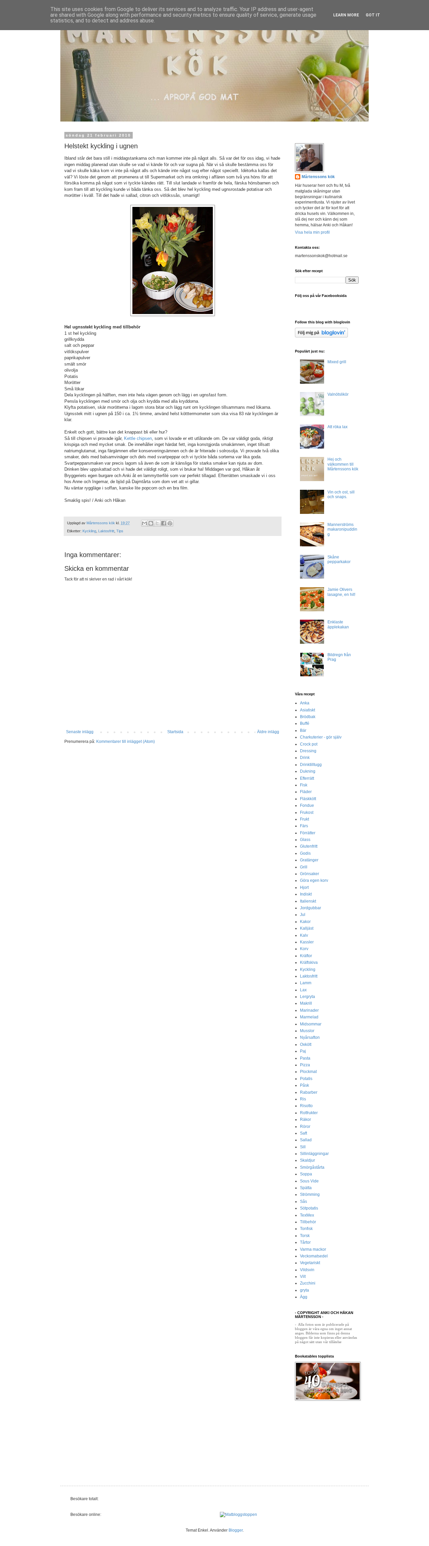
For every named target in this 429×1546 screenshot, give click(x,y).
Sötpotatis (309, 1208)
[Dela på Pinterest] (170, 523)
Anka (304, 703)
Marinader (309, 1010)
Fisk (303, 785)
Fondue (307, 805)
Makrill (306, 1003)
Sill (303, 1147)
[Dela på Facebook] (163, 523)
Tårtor (305, 1242)
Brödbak (307, 716)
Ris (303, 1099)
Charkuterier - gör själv (321, 737)
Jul (302, 914)
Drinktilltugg (311, 764)
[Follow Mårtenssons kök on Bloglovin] (321, 336)
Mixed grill (336, 362)
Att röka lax (337, 426)
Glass (305, 839)
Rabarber (308, 1092)
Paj (303, 1051)
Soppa (306, 1174)
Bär (303, 730)
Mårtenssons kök (318, 176)
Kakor (305, 921)
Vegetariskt (310, 1262)
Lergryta (307, 996)
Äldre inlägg (268, 731)
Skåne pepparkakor (339, 559)
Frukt (304, 819)
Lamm (305, 983)
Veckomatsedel (314, 1256)
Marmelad (309, 1017)
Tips (119, 531)
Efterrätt (307, 778)
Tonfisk (306, 1228)
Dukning (307, 771)
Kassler (307, 942)
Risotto (306, 1105)
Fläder (306, 791)
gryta (304, 1290)
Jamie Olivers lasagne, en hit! (341, 592)
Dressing (308, 751)
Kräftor (306, 955)
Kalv (304, 935)
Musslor (307, 1030)
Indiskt (306, 894)
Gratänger (309, 860)
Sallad (306, 1140)
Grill (303, 867)
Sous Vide (309, 1181)
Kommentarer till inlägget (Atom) (125, 741)
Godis (305, 853)
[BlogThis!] (150, 523)
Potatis (306, 1078)
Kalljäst (306, 928)
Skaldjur (307, 1160)
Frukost (306, 812)
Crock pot (308, 744)
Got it (373, 15)
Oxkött (305, 1044)
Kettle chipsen (138, 438)
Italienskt (308, 901)
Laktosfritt (106, 531)
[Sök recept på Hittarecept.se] (238, 1514)
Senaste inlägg (80, 731)
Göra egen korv (314, 880)
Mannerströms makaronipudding (342, 529)
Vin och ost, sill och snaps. (341, 494)
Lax (303, 990)
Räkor (305, 1119)
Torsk (305, 1235)
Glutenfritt (308, 846)
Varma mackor (313, 1249)
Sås (303, 1201)
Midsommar (310, 1024)
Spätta (306, 1187)
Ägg (303, 1297)
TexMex (307, 1215)
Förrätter (307, 833)
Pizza (305, 1065)
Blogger (236, 1530)
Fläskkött (308, 798)
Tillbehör (308, 1222)
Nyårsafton (310, 1037)
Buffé (304, 723)
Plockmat (308, 1071)
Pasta (305, 1058)
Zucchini (307, 1283)
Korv (304, 948)
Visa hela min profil (312, 232)
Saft (303, 1133)
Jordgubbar (310, 908)
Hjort (304, 887)
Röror (305, 1126)
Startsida (175, 731)
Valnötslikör (338, 394)
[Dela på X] (157, 523)
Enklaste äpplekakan (338, 624)
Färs (304, 826)
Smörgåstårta (312, 1167)
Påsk (304, 1085)
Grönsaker (309, 873)
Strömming (310, 1194)
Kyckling (89, 531)
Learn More (346, 15)
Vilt (303, 1276)
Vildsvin (307, 1269)
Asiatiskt (307, 710)
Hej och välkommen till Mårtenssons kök (342, 464)
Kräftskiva (309, 962)
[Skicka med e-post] (144, 523)
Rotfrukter (309, 1112)
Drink (305, 757)
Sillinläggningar (314, 1153)
